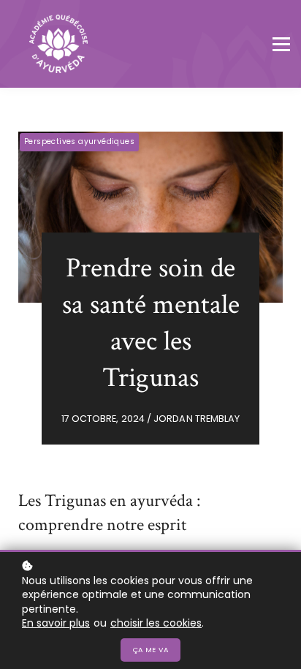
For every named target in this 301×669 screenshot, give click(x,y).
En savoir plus (56, 623)
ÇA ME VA (150, 649)
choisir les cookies (156, 623)
